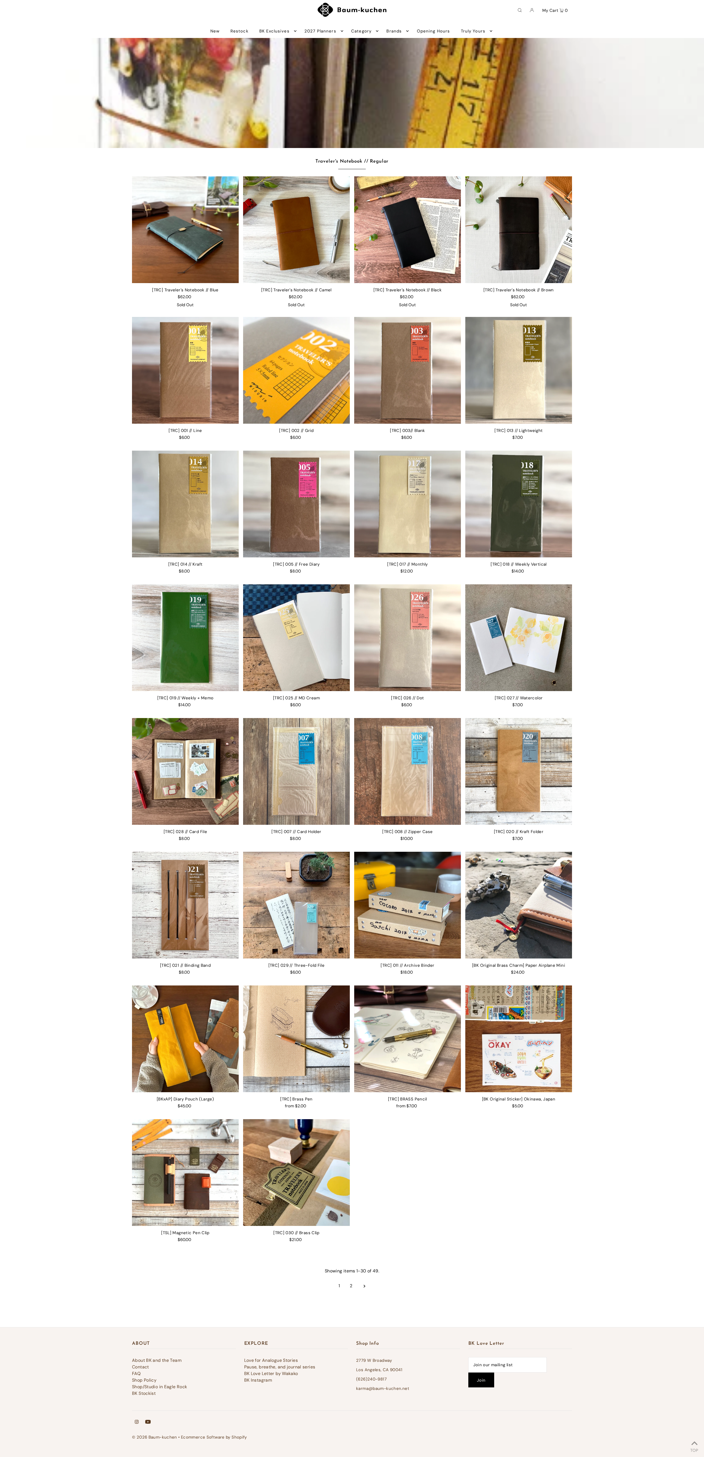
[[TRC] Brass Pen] (296, 1038)
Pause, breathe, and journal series (279, 1367)
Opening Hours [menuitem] (433, 31)
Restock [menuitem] (239, 31)
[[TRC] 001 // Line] (185, 370)
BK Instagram (258, 1380)
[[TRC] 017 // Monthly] (407, 504)
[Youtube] (148, 1422)
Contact (140, 1367)
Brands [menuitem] (394, 31)
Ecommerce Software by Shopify (214, 1437)
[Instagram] (137, 1422)
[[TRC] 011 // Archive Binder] (407, 905)
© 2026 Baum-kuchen (154, 1437)
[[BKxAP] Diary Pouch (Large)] (185, 1038)
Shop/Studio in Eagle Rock (159, 1387)
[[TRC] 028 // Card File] (185, 771)
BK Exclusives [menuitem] (274, 31)
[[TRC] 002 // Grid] (296, 370)
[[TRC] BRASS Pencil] (407, 1038)
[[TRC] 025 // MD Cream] (296, 637)
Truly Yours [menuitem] (473, 31)
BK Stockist (144, 1393)
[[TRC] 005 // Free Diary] (296, 504)
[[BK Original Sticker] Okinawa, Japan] (518, 1038)
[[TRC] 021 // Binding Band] (185, 905)
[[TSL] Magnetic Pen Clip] (185, 1172)
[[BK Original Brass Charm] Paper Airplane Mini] (518, 905)
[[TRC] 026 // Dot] (407, 637)
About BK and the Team (157, 1360)
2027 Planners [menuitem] (320, 31)
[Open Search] (519, 10)
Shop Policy (144, 1380)
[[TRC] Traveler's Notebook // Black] (407, 229)
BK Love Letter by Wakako (271, 1373)
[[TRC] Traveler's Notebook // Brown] (518, 229)
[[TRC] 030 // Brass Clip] (296, 1172)
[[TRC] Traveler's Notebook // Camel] (296, 229)
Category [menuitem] (361, 31)
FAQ (136, 1373)
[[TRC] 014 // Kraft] (185, 504)
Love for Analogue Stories (271, 1360)
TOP (694, 1449)
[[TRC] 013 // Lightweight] (518, 370)
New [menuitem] (214, 31)
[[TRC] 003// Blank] (407, 370)
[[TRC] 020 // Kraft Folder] (518, 771)
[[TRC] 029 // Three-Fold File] (296, 905)
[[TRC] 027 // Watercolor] (518, 637)
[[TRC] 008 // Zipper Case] (407, 771)
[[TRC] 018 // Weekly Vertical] (518, 504)
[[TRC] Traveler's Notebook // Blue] (185, 229)
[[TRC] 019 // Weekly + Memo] (185, 637)
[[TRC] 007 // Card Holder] (296, 771)
